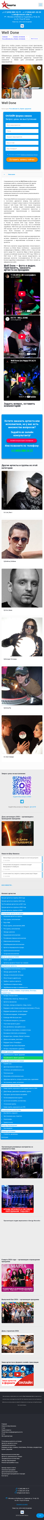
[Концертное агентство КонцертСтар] (22, 6)
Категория (4, 1137)
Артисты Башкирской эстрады (14, 947)
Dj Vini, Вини (8, 610)
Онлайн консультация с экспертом (21, 440)
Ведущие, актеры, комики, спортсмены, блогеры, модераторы (18, 992)
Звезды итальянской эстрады (13, 975)
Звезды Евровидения (9, 1125)
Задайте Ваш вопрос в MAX (22, 797)
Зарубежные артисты (9, 966)
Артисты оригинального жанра (12, 1061)
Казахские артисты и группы (13, 916)
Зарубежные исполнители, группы (15, 969)
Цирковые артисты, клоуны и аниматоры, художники (21, 1079)
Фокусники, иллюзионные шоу (13, 1076)
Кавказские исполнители (12, 941)
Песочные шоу (8, 1073)
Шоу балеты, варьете (10, 1113)
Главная (5, 36)
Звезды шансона (9, 932)
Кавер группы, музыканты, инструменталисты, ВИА (20, 1088)
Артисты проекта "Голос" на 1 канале (16, 963)
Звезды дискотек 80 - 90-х (12, 972)
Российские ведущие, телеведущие (15, 1014)
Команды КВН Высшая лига (12, 1017)
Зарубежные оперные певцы (13, 984)
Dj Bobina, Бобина (10, 561)
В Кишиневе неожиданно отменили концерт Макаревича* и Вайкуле (17, 865)
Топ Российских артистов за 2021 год (13, 904)
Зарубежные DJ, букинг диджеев (14, 1054)
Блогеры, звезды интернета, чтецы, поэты (17, 1005)
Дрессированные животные (13, 1067)
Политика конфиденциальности (12, 1432)
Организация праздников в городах (13, 1474)
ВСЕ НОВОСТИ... (7, 885)
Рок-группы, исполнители (12, 929)
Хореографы (8, 1119)
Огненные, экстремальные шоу (14, 1070)
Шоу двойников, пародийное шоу (14, 1027)
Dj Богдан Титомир (10, 659)
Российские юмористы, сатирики (14, 1020)
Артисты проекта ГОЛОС (10, 957)
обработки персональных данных (29, 154)
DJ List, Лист (8, 512)
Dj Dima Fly (7, 708)
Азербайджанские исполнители (14, 944)
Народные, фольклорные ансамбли (15, 1094)
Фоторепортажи (7, 1436)
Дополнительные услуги (10, 1471)
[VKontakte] (22, 26)
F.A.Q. (3, 1434)
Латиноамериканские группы (13, 1098)
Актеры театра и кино (11, 995)
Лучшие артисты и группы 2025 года (13, 901)
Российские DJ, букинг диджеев (13, 38)
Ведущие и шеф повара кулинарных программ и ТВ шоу (22, 1008)
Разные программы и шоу (10, 1462)
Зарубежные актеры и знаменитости (16, 987)
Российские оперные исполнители (15, 938)
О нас (3, 1428)
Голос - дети (8, 959)
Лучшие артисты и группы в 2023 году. (13, 907)
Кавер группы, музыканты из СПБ (14, 1107)
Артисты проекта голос (9, 1443)
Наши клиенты (6, 1430)
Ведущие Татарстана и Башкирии (14, 1045)
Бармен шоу (7, 1063)
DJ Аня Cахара (9, 757)
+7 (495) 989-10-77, (12, 12)
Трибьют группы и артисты (12, 981)
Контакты (5, 1476)
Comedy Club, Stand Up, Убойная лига (15, 999)
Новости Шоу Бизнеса (9, 1426)
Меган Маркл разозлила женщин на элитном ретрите (20, 858)
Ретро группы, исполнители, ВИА (14, 925)
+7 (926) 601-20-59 (33, 12)
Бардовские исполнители (12, 935)
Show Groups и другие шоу (12, 978)
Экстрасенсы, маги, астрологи (14, 1082)
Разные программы (8, 1131)
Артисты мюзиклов (10, 1002)
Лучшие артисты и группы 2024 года (13, 898)
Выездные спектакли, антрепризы (15, 1033)
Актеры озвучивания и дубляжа (14, 1049)
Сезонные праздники (8, 1469)
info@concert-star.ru (23, 14)
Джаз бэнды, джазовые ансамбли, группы (17, 1091)
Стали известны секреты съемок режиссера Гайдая (20, 873)
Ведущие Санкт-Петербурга (12, 1042)
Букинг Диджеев (7, 1449)
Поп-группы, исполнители (12, 919)
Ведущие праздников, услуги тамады (16, 1011)
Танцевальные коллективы (11, 1110)
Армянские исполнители (12, 950)
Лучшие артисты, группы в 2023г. (12, 910)
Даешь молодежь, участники (13, 1039)
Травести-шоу (8, 1122)
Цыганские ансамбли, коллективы (15, 1101)
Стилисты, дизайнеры (11, 1134)
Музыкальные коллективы (10, 1085)
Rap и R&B (7, 922)
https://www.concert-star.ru (29, 1396)
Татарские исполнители (11, 954)
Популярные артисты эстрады (12, 913)
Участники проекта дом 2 (12, 1024)
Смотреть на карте (22, 1504)
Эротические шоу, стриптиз (13, 1116)
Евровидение (8, 1128)
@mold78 (33, 807)
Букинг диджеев (19, 36)
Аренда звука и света (9, 1467)
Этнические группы (10, 1104)
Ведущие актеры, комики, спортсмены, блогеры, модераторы (22, 1447)
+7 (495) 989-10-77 (22, 450)
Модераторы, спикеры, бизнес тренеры (17, 1036)
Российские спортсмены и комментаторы (17, 1030)
